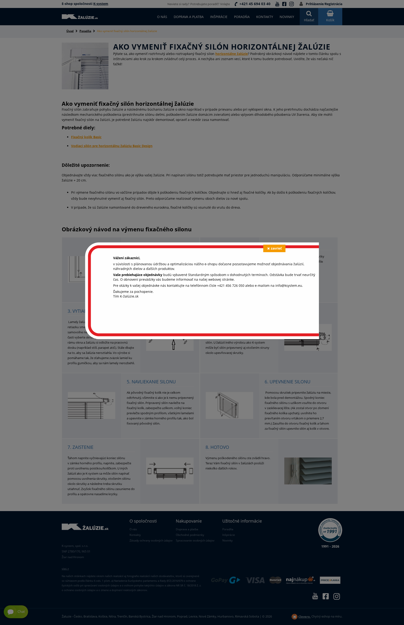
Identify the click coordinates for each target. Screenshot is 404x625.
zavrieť (276, 248)
